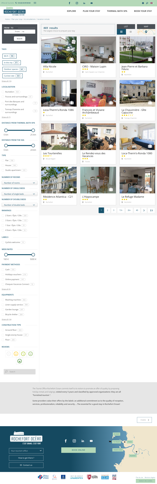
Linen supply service (16, 304)
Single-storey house (16, 335)
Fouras (130, 442)
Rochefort (12, 92)
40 (137, 210)
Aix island (116, 434)
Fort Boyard (116, 442)
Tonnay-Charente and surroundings (20, 111)
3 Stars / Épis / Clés (15, 220)
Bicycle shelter (14, 314)
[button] (71, 11)
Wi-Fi (8, 56)
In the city (11, 62)
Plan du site (139, 477)
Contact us (27, 465)
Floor (10, 339)
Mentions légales (150, 477)
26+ (129, 210)
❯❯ (151, 210)
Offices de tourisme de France (43, 477)
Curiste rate (12, 76)
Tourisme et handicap (63, 477)
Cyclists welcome (14, 242)
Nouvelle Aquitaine (92, 477)
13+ (121, 210)
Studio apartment (15, 170)
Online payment (14, 279)
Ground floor (13, 330)
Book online (78, 450)
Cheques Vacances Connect (19, 284)
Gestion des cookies (145, 481)
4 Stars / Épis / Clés (15, 230)
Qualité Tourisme (54, 477)
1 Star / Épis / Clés (15, 225)
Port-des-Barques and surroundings (20, 103)
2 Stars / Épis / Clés (15, 215)
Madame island (118, 450)
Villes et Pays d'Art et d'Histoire (114, 477)
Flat (9, 160)
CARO (105, 477)
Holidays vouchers (15, 274)
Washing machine (15, 300)
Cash (9, 269)
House (10, 165)
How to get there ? (26, 458)
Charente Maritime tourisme (77, 477)
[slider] (6, 130)
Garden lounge (14, 309)
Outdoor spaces (13, 69)
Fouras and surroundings (18, 96)
